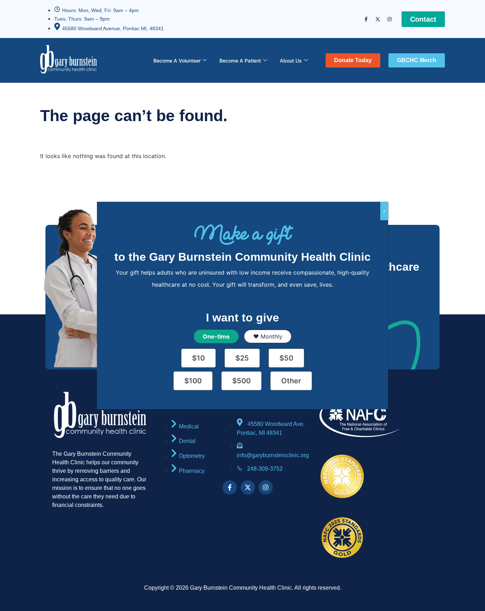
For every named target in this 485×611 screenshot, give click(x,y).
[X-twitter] (378, 19)
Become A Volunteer (177, 61)
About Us (291, 61)
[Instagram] (389, 19)
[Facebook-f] (366, 19)
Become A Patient (240, 61)
